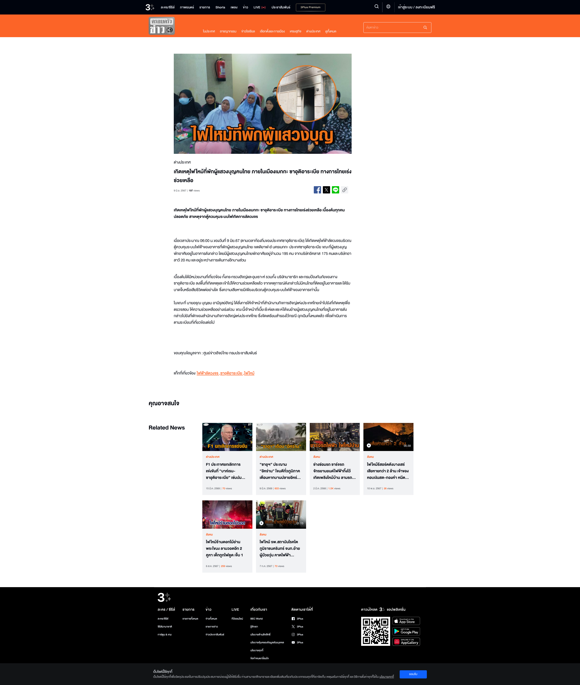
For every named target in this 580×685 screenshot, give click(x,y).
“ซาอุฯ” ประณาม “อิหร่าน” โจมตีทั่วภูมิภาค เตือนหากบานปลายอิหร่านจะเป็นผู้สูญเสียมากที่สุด (280, 471)
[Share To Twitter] (326, 189)
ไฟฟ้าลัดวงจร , (208, 373)
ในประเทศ (209, 31)
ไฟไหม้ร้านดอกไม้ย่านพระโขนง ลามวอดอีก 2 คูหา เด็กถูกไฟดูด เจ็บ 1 (224, 548)
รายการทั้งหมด (190, 619)
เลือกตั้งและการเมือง (272, 31)
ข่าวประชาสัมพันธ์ (214, 634)
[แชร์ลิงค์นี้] (344, 189)
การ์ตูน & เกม (165, 634)
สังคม (316, 456)
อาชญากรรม (228, 31)
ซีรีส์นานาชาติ (165, 627)
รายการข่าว (211, 627)
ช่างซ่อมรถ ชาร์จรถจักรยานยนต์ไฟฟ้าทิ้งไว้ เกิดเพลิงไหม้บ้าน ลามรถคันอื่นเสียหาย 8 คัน (332, 471)
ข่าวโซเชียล (248, 31)
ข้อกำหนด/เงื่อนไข (259, 658)
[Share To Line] (335, 189)
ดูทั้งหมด (330, 31)
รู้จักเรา (254, 627)
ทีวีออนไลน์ (237, 619)
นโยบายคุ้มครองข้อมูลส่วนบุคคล (267, 642)
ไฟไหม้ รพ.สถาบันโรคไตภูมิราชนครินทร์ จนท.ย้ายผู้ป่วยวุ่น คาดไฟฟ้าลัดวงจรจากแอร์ (280, 548)
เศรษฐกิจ (295, 31)
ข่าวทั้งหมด (211, 619)
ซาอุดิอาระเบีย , (232, 373)
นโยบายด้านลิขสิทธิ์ (260, 634)
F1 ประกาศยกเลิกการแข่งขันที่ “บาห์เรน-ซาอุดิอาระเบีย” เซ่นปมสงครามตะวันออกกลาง (224, 471)
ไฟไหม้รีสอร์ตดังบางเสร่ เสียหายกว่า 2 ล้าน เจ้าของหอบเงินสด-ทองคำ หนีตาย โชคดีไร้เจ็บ (388, 471)
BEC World (256, 619)
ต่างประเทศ (313, 31)
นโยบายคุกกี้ (256, 650)
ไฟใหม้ (249, 373)
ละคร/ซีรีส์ (163, 619)
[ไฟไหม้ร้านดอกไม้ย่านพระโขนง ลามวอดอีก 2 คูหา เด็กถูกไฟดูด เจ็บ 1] (227, 514)
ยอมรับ (413, 674)
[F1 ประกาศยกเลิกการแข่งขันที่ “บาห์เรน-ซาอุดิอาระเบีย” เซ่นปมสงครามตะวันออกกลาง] (227, 437)
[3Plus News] (171, 27)
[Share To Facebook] (317, 189)
